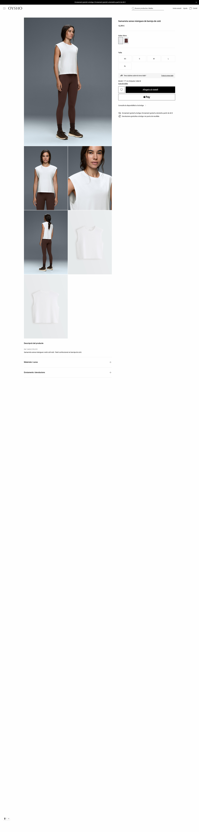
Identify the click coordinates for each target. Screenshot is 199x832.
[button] (193, 8)
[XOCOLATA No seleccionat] (126, 40)
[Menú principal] (4, 8)
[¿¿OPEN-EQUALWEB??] (6, 818)
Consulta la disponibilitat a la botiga (131, 105)
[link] (176, 8)
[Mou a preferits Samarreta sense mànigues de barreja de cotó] (121, 89)
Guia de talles (123, 84)
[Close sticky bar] (196, 2)
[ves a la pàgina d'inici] (15, 8)
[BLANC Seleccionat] (120, 40)
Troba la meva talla (167, 75)
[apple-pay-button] (146, 97)
